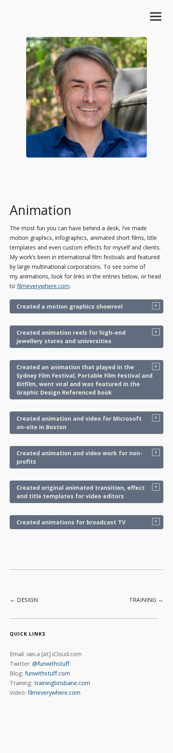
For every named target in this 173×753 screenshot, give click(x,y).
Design (27, 600)
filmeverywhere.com (43, 286)
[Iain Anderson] (86, 152)
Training (142, 600)
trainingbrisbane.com (62, 683)
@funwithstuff (51, 663)
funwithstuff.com (47, 673)
